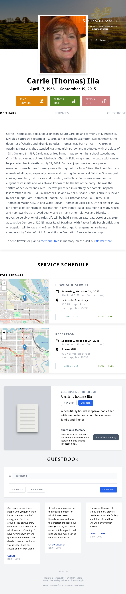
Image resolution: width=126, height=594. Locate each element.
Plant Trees (106, 316)
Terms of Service (71, 580)
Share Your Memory (106, 437)
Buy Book (85, 402)
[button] (25, 298)
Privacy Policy (54, 580)
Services (62, 113)
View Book (69, 402)
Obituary (8, 113)
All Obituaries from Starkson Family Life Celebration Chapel (100, 27)
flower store (104, 241)
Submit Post (108, 489)
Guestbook (116, 113)
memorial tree (50, 241)
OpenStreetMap (66, 585)
